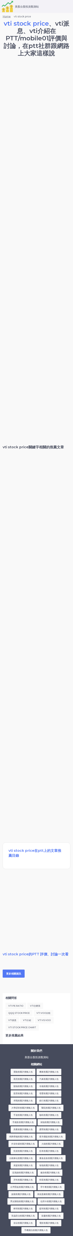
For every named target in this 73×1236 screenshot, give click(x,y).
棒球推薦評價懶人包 (23, 1208)
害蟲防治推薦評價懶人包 (23, 1215)
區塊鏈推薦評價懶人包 (23, 1172)
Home (7, 16)
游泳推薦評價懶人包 (23, 1223)
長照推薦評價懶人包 (23, 1079)
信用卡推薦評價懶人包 (51, 1201)
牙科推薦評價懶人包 (23, 1179)
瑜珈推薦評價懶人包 (48, 1165)
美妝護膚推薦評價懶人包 (49, 1194)
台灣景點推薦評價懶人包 (22, 1187)
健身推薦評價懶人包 (50, 1172)
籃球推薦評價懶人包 (48, 1208)
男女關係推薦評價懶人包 (22, 1201)
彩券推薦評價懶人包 (48, 1151)
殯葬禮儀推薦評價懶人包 (21, 1136)
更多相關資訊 (13, 973)
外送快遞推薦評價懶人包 (23, 1143)
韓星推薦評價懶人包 (48, 1179)
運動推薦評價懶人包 (23, 1071)
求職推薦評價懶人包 (23, 1100)
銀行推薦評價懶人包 (48, 1100)
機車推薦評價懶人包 (48, 1071)
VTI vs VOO (44, 1020)
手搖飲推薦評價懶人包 (23, 1122)
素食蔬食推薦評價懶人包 (51, 1158)
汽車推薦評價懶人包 (48, 1079)
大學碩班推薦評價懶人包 (23, 1107)
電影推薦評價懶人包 (48, 1223)
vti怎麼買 (35, 1005)
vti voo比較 (43, 1013)
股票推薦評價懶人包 (23, 1093)
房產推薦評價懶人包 (23, 1129)
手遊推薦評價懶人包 (23, 1115)
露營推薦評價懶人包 (48, 1129)
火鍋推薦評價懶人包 (51, 1143)
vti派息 (12, 1020)
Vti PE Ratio (15, 1005)
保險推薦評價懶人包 (50, 1122)
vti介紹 (27, 1020)
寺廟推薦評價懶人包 (48, 1086)
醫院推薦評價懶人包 (51, 1107)
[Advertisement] (36, 98)
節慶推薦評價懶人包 (51, 1215)
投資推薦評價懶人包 (23, 1151)
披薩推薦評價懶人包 (20, 1194)
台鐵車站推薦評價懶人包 (21, 1158)
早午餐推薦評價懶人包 (51, 1187)
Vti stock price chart (22, 1027)
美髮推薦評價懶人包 (23, 1165)
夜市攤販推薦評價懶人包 (51, 1136)
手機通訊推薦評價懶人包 (36, 1230)
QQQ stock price (19, 1013)
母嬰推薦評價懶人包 (48, 1093)
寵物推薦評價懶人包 (23, 1086)
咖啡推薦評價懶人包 (48, 1115)
